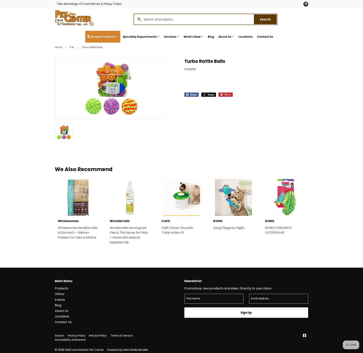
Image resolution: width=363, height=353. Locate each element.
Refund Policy (98, 335)
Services (170, 37)
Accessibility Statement (70, 340)
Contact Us (265, 37)
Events (60, 300)
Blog (211, 37)
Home (58, 47)
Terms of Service (121, 335)
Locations (245, 37)
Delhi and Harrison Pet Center (84, 350)
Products (61, 288)
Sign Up (246, 313)
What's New (192, 37)
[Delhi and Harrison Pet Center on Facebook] (304, 336)
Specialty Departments (140, 37)
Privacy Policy (76, 335)
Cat (72, 47)
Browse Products (103, 37)
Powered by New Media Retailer (127, 350)
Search (268, 19)
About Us (225, 37)
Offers (59, 294)
